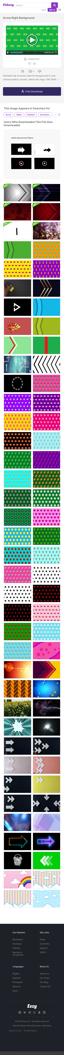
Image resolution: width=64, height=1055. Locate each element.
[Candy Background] (17, 574)
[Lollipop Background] (46, 460)
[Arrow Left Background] (17, 269)
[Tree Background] (46, 536)
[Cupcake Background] (46, 383)
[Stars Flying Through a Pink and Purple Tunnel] (46, 650)
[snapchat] (39, 1012)
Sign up (52, 10)
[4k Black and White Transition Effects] (46, 364)
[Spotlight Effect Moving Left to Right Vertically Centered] (46, 727)
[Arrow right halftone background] (17, 250)
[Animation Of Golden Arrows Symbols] (46, 288)
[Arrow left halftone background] (46, 326)
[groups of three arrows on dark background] (46, 746)
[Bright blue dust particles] (46, 708)
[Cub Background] (46, 574)
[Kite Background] (46, 441)
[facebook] (20, 1012)
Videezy (17, 948)
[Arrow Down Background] (46, 250)
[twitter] (24, 1012)
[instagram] (34, 1012)
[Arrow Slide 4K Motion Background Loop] (17, 822)
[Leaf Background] (17, 460)
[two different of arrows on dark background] (17, 803)
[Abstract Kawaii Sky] (17, 879)
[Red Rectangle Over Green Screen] (46, 345)
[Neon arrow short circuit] (17, 841)
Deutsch (17, 986)
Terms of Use (15, 1030)
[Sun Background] (17, 536)
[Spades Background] (17, 593)
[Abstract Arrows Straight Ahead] (17, 364)
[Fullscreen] (56, 52)
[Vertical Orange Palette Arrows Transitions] (17, 689)
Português (18, 982)
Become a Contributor (18, 953)
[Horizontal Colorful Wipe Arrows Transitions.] (46, 670)
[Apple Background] (17, 555)
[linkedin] (44, 1012)
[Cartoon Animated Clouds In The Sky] (46, 879)
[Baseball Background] (46, 498)
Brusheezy (18, 939)
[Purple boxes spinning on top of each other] (46, 822)
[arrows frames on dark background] (46, 803)
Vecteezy (17, 943)
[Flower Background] (46, 421)
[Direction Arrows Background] (46, 689)
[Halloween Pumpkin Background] (17, 441)
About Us (44, 973)
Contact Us (45, 986)
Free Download (34, 91)
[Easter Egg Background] (17, 421)
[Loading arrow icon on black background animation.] (17, 383)
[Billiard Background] (17, 517)
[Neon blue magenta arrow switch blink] (46, 841)
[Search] (54, 5)
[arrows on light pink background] (17, 765)
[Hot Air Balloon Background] (46, 555)
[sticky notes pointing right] (17, 288)
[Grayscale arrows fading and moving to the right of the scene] (17, 192)
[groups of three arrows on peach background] (46, 765)
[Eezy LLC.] (32, 1006)
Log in (43, 10)
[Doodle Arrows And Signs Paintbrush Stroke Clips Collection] (17, 231)
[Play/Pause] (8, 52)
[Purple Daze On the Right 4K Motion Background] (46, 231)
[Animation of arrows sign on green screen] (46, 860)
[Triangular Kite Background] (17, 650)
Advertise (44, 943)
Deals (42, 939)
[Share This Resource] (35, 64)
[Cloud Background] (46, 631)
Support (44, 948)
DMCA (43, 952)
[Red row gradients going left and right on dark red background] (17, 212)
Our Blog (44, 982)
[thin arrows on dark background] (17, 784)
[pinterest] (29, 1012)
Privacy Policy (30, 1030)
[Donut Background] (46, 402)
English (16, 973)
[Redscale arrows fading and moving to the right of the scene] (46, 212)
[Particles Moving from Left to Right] (17, 326)
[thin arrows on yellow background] (46, 784)
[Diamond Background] (17, 402)
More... (16, 990)
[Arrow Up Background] (46, 269)
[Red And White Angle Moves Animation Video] (17, 345)
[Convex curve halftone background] (46, 307)
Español (16, 978)
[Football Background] (46, 479)
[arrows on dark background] (17, 746)
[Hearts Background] (46, 593)
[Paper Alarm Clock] (17, 860)
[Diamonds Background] (17, 612)
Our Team (44, 978)
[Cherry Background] (46, 612)
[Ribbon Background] (17, 479)
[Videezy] (8, 5)
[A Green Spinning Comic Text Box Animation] (17, 727)
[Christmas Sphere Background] (17, 631)
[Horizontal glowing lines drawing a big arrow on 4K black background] (46, 192)
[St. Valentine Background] (46, 517)
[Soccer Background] (17, 498)
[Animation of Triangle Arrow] (17, 307)
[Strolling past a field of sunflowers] (17, 708)
